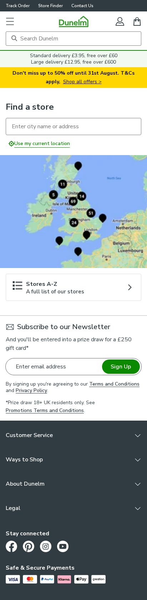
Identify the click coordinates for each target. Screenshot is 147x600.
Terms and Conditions (114, 384)
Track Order (18, 6)
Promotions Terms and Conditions (45, 410)
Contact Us (82, 6)
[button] (10, 21)
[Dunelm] (74, 21)
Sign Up (121, 367)
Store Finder (50, 6)
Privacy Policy (31, 390)
